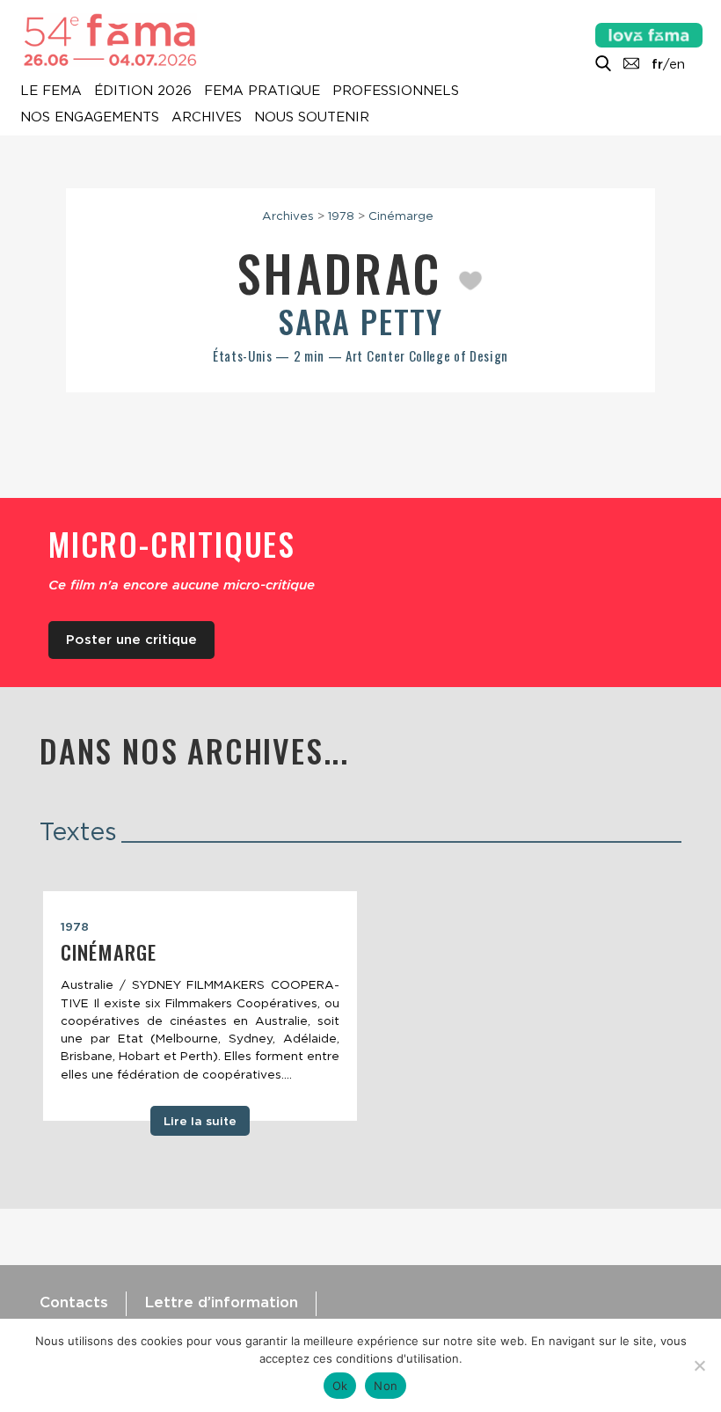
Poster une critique (131, 639)
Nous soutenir (311, 118)
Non (385, 1386)
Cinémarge (400, 216)
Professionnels (395, 91)
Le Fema (51, 91)
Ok (340, 1386)
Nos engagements (89, 118)
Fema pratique (262, 91)
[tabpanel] (200, 1006)
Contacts (74, 1302)
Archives (206, 118)
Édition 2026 (143, 91)
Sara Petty (360, 320)
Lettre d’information (221, 1302)
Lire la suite (200, 1121)
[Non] (699, 1365)
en (677, 64)
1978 (341, 216)
